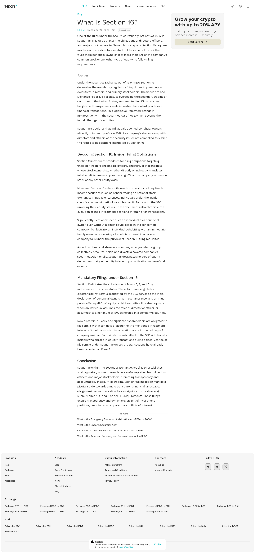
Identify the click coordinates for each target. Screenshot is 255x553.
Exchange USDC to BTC (193, 506)
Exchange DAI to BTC (86, 511)
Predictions (98, 6)
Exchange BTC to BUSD (123, 511)
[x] (226, 466)
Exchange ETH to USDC (16, 511)
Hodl (7, 465)
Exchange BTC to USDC (87, 506)
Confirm (158, 544)
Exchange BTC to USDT (16, 506)
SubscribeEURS (167, 526)
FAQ (163, 6)
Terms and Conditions (116, 470)
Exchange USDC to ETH (52, 511)
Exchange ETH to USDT (122, 506)
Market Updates (146, 6)
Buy (7, 475)
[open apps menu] (248, 6)
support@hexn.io (163, 470)
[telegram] (208, 466)
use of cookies (126, 547)
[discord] (217, 466)
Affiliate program (113, 465)
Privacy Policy (112, 481)
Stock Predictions (64, 475)
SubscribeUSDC (106, 526)
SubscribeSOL (12, 531)
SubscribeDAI (136, 526)
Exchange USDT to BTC (52, 506)
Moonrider (10, 481)
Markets (115, 6)
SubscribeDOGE (230, 526)
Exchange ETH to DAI (156, 511)
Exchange (9, 470)
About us (159, 465)
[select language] (240, 6)
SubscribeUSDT (75, 526)
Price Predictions (63, 470)
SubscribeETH (43, 526)
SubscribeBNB (198, 526)
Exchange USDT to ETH (158, 506)
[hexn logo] (11, 6)
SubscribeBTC (12, 526)
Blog (84, 6)
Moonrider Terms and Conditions (121, 475)
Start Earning (195, 42)
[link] (85, 14)
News (128, 6)
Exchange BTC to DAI (227, 506)
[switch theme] (232, 6)
